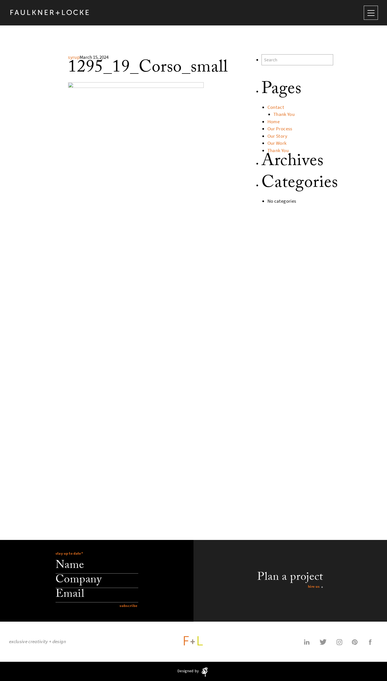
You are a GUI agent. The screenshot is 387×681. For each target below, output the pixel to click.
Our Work (277, 143)
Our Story (277, 136)
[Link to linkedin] (307, 641)
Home (273, 121)
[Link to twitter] (323, 641)
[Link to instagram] (339, 641)
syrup (74, 57)
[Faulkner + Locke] (49, 13)
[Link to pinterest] (354, 641)
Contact (275, 107)
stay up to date (69, 553)
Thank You (284, 114)
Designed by (188, 671)
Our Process (279, 129)
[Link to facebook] (370, 641)
